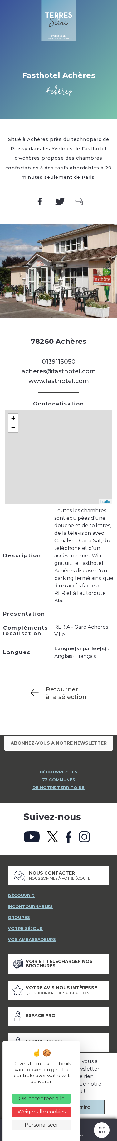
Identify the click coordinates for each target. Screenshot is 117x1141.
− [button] (13, 427)
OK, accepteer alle (42, 1099)
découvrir (21, 895)
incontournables (30, 906)
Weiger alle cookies (41, 1112)
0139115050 (59, 361)
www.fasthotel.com (58, 381)
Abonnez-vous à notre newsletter (59, 743)
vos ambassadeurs (32, 939)
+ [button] (13, 418)
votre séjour (25, 928)
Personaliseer (41, 1125)
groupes (19, 917)
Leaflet (105, 501)
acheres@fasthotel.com (59, 371)
